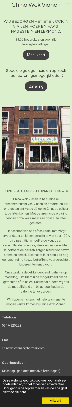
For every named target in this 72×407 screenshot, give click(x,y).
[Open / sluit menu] (67, 5)
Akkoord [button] (55, 400)
